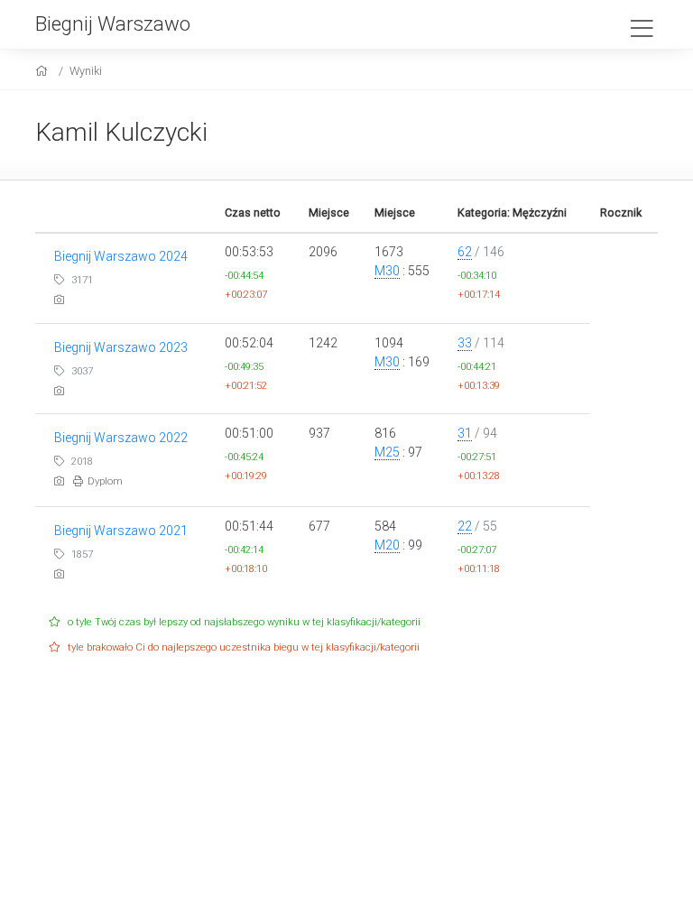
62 (464, 252)
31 (464, 433)
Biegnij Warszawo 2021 (121, 530)
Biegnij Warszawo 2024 (121, 256)
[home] (43, 71)
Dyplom (105, 481)
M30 (387, 270)
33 (464, 343)
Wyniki (85, 71)
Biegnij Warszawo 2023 (121, 347)
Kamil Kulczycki (121, 132)
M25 (387, 452)
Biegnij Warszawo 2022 (121, 437)
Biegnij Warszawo (112, 23)
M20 (387, 545)
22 (464, 526)
